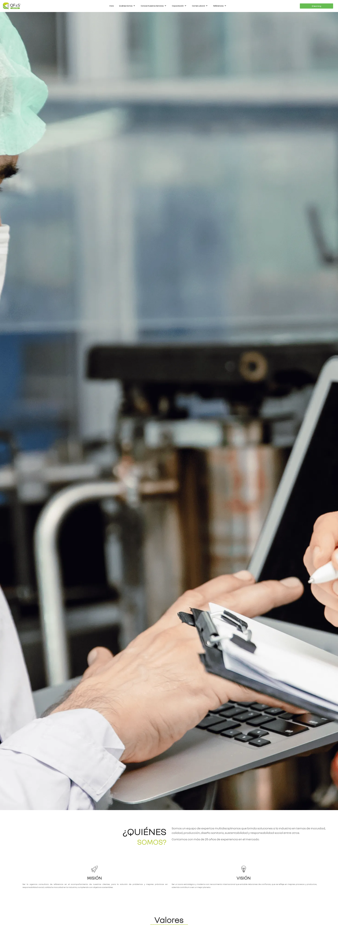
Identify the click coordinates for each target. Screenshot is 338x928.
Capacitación (178, 6)
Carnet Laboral (198, 6)
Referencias (218, 6)
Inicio (111, 6)
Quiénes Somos (125, 6)
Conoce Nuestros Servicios (152, 6)
